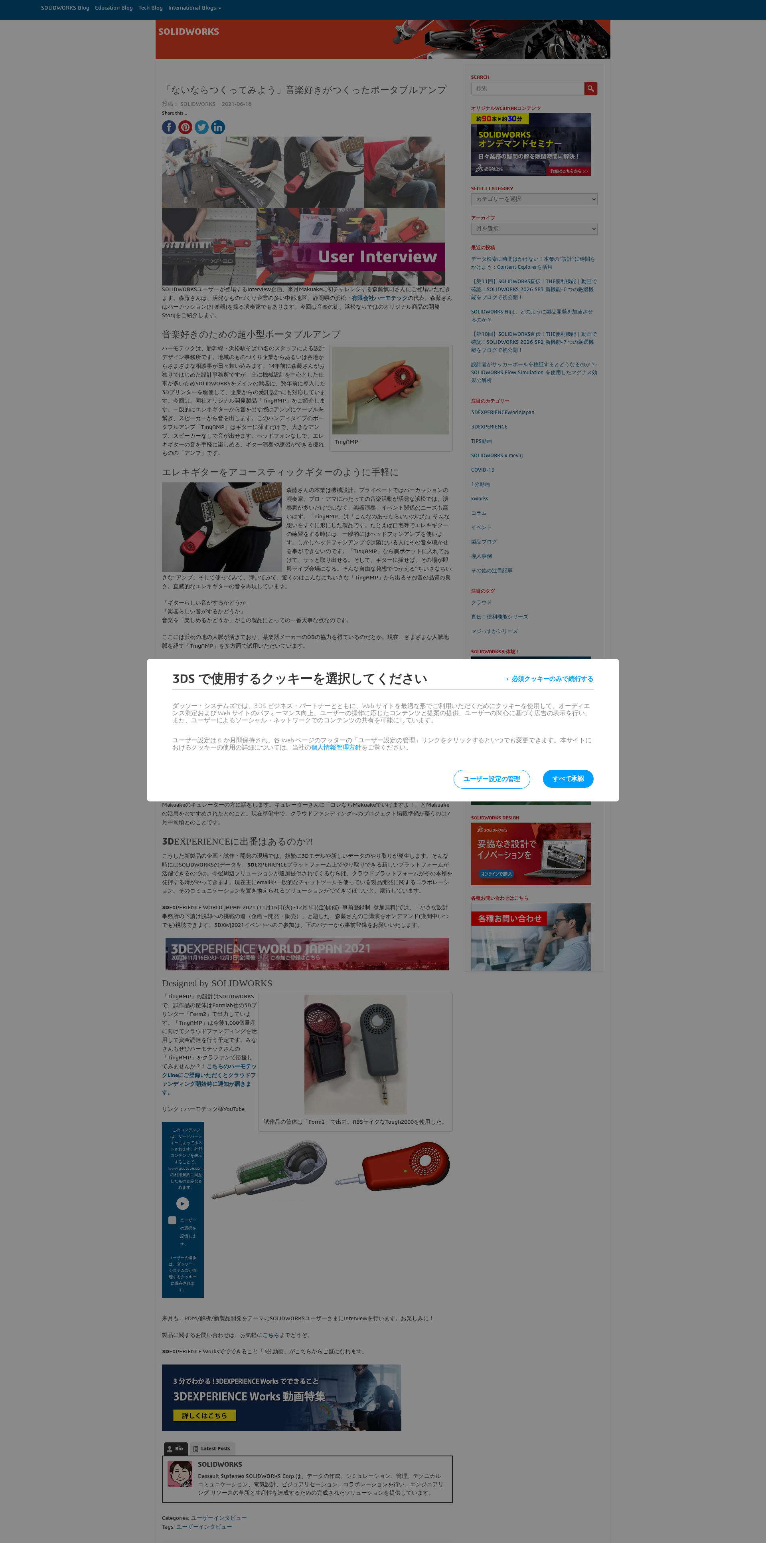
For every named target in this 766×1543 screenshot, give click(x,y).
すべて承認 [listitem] (568, 778)
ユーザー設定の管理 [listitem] (492, 779)
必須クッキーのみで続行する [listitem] (553, 679)
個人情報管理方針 (336, 747)
